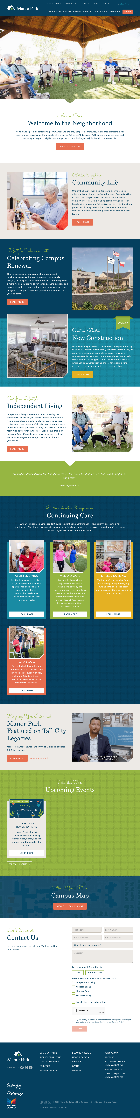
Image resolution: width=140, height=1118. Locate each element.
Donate (127, 12)
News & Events (71, 4)
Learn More (82, 222)
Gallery (106, 4)
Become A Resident (54, 4)
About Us (104, 12)
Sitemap (98, 1102)
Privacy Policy (110, 1102)
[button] (96, 4)
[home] (22, 7)
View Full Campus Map (70, 906)
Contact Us (115, 12)
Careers (85, 4)
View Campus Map (70, 146)
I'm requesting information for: (87, 967)
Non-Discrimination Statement (53, 1107)
